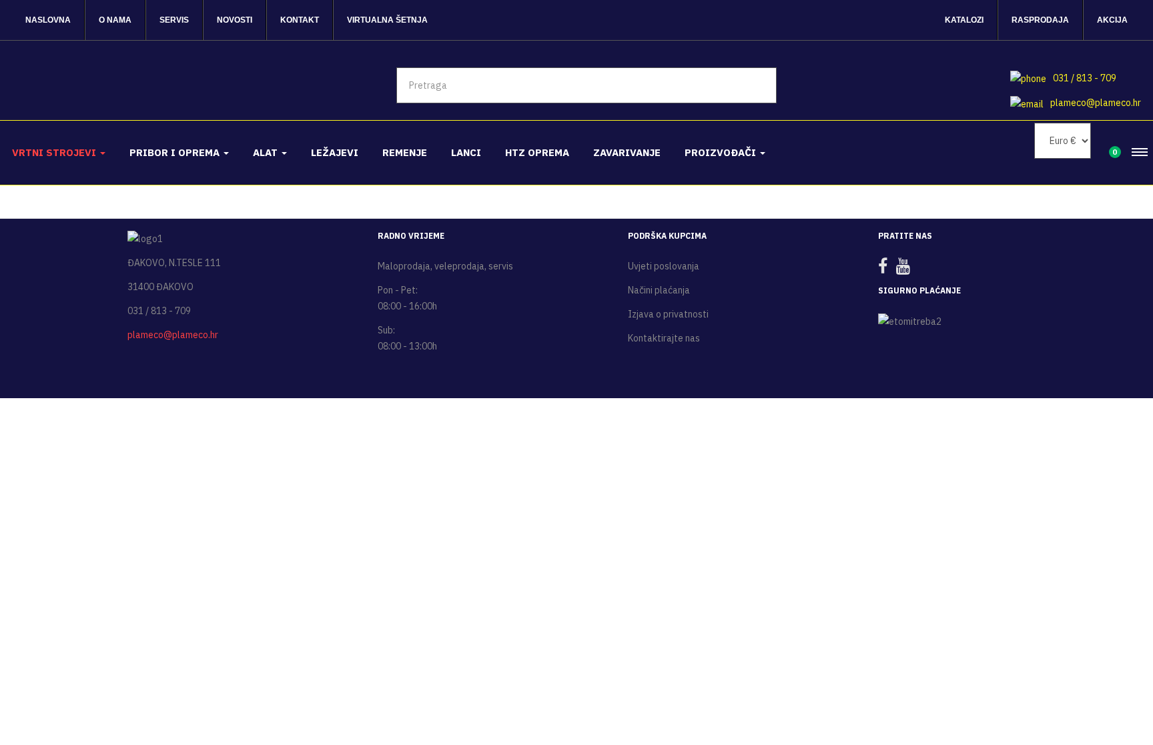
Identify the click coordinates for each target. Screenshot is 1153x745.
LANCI (466, 152)
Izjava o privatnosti (668, 314)
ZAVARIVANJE (627, 152)
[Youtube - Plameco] (906, 269)
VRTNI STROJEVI (55, 152)
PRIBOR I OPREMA (175, 152)
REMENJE (404, 152)
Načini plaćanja (659, 290)
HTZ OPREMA (537, 152)
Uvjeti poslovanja (663, 266)
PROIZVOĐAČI (722, 152)
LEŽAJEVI (334, 152)
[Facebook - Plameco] (886, 269)
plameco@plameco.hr (1095, 103)
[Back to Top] (1111, 691)
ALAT (266, 152)
